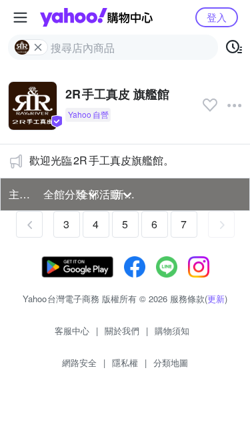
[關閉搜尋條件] (38, 47)
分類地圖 (170, 362)
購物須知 (172, 330)
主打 (19, 194)
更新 (216, 298)
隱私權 (125, 362)
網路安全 (79, 362)
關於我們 (122, 330)
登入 (217, 17)
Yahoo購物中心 (96, 17)
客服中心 (72, 330)
